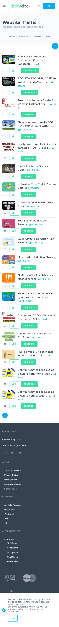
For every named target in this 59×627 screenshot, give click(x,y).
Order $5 (29, 362)
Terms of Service (12, 470)
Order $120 (30, 70)
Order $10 (29, 344)
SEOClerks (12, 543)
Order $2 (29, 176)
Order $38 (29, 307)
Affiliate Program (12, 505)
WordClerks (12, 561)
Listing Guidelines (12, 484)
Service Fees (10, 488)
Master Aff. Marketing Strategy (37, 257)
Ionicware (9, 539)
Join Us (9, 591)
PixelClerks (12, 557)
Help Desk (16, 439)
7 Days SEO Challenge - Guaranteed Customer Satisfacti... (32, 60)
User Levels (10, 509)
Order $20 (29, 384)
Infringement (10, 479)
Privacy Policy (11, 475)
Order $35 (29, 326)
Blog (6, 523)
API (6, 518)
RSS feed (9, 514)
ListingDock (12, 552)
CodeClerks (12, 547)
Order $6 (29, 114)
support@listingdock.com (14, 445)
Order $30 (29, 92)
